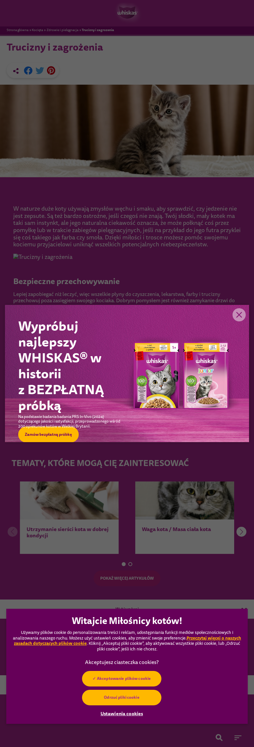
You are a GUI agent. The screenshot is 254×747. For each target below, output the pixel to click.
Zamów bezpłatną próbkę (48, 434)
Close (239, 314)
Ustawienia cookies (122, 713)
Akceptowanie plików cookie (124, 679)
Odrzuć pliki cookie (121, 697)
